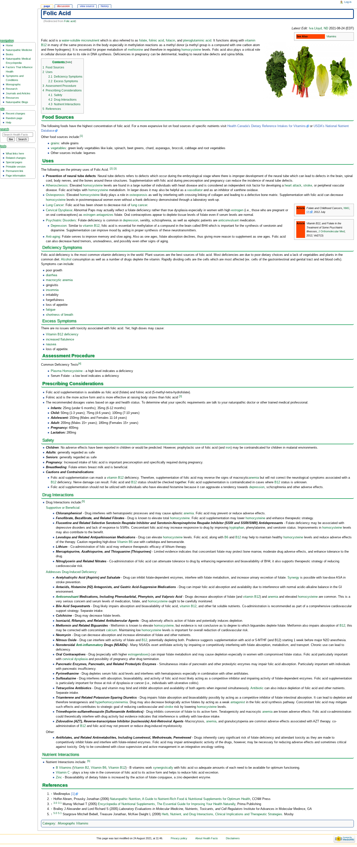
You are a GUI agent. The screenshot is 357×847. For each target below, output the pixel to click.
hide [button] (68, 62)
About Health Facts (206, 838)
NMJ (346, 208)
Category (48, 823)
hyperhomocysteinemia (111, 702)
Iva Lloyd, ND (318, 28)
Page (47, 6)
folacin (170, 40)
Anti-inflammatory (89, 645)
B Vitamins (63, 767)
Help (8, 122)
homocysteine (191, 49)
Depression (59, 225)
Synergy (293, 577)
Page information (16, 175)
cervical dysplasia (75, 659)
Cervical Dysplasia (59, 210)
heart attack (293, 185)
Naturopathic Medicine (19, 49)
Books (9, 54)
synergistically (163, 767)
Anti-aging (53, 236)
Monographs (13, 84)
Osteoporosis (55, 195)
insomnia (52, 290)
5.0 (55, 813)
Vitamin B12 (117, 767)
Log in (347, 1)
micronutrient (90, 40)
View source (87, 6)
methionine (135, 49)
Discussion (63, 6)
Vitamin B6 (125, 542)
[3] (115, 168)
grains (55, 143)
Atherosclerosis (57, 185)
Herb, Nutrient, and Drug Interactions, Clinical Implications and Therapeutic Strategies (222, 814)
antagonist (237, 702)
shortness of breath (59, 314)
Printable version (16, 166)
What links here (15, 153)
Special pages (14, 162)
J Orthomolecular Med (331, 231)
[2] (111, 168)
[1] (81, 135)
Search (4, 129)
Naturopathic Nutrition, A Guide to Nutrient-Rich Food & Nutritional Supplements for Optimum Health (180, 799)
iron (228, 447)
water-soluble (71, 40)
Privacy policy (179, 838)
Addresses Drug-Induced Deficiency (71, 572)
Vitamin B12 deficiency (62, 334)
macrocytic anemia (59, 280)
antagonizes (104, 215)
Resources (12, 97)
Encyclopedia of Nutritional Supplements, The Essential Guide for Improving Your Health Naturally (166, 804)
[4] (79, 363)
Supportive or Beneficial (62, 507)
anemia (254, 477)
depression (130, 220)
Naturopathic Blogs (17, 102)
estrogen (237, 210)
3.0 (55, 802)
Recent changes (15, 113)
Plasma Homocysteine (67, 371)
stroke (307, 185)
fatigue (50, 309)
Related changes (16, 157)
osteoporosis (138, 195)
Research (11, 88)
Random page (14, 118)
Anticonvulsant (67, 596)
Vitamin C (63, 772)
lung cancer (139, 205)
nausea (51, 344)
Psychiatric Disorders (61, 220)
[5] (83, 501)
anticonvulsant (228, 220)
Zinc (59, 777)
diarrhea (51, 275)
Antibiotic (257, 688)
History (105, 6)
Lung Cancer (55, 205)
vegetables (58, 148)
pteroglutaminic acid (197, 40)
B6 (226, 537)
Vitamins (331, 36)
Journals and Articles (18, 93)
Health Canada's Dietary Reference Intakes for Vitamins (266, 126)
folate (143, 40)
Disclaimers (233, 838)
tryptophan (236, 527)
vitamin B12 (91, 225)
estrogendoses (138, 654)
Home (9, 45)
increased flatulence (60, 339)
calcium (111, 630)
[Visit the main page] (19, 19)
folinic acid (156, 40)
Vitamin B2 (81, 767)
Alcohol (66, 259)
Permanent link (14, 170)
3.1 (60, 802)
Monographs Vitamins (73, 823)
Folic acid (69, 21)
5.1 (60, 813)
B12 (53, 482)
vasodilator (195, 190)
